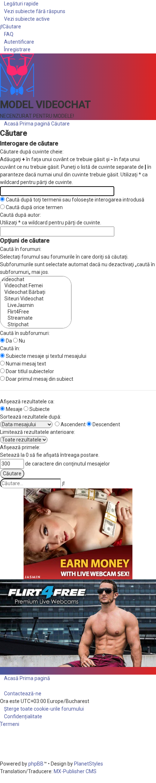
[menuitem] (32, 11)
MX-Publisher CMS (75, 771)
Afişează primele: (20, 447)
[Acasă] (17, 75)
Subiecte (39, 409)
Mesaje (13, 409)
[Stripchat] (35, 324)
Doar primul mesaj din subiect (39, 379)
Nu (21, 341)
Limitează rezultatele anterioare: (37, 432)
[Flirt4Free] (35, 312)
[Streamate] (35, 318)
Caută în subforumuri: (25, 333)
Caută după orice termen (34, 207)
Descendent (105, 424)
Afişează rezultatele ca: (27, 401)
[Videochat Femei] (35, 286)
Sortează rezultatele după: (30, 417)
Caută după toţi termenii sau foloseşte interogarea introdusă (74, 200)
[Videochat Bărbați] (35, 292)
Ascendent (72, 424)
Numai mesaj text (25, 364)
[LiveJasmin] (35, 305)
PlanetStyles (88, 764)
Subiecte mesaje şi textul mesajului (45, 356)
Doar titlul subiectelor (29, 371)
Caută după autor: (20, 215)
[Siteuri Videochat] (35, 299)
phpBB (36, 764)
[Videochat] (35, 279)
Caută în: (10, 348)
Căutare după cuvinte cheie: (31, 152)
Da (8, 341)
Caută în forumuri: (20, 249)
